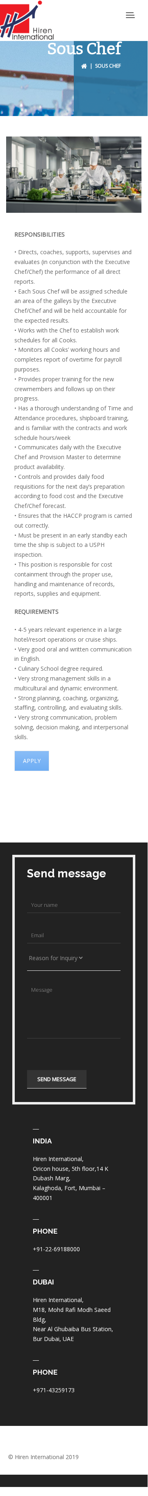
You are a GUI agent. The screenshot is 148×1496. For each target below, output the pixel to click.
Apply (32, 761)
